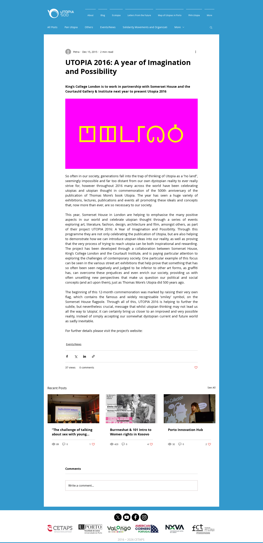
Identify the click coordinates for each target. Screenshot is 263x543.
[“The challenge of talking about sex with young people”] (73, 408)
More (177, 27)
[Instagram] (144, 517)
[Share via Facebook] (67, 356)
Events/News (108, 27)
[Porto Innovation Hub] (189, 408)
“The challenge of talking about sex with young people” (72, 432)
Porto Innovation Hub (185, 430)
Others (89, 27)
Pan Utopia (71, 27)
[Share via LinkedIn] (84, 356)
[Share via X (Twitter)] (75, 356)
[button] (211, 27)
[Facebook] (135, 517)
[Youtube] (126, 517)
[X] (118, 517)
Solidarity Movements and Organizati (145, 27)
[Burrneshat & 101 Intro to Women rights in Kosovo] (131, 408)
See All (212, 387)
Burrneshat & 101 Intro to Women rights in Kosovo (130, 432)
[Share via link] (93, 356)
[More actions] (195, 52)
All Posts (52, 27)
